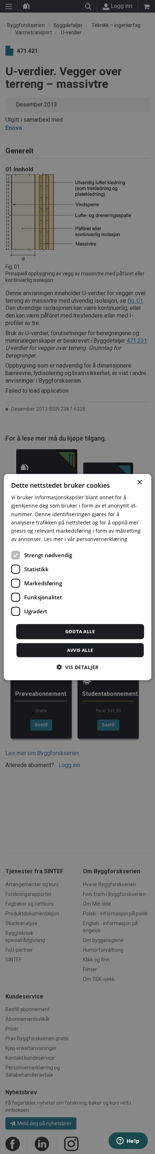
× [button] (139, 482)
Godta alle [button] (80, 631)
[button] (77, 667)
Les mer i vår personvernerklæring (85, 539)
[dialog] (77, 577)
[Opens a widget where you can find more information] (128, 1141)
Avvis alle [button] (80, 649)
